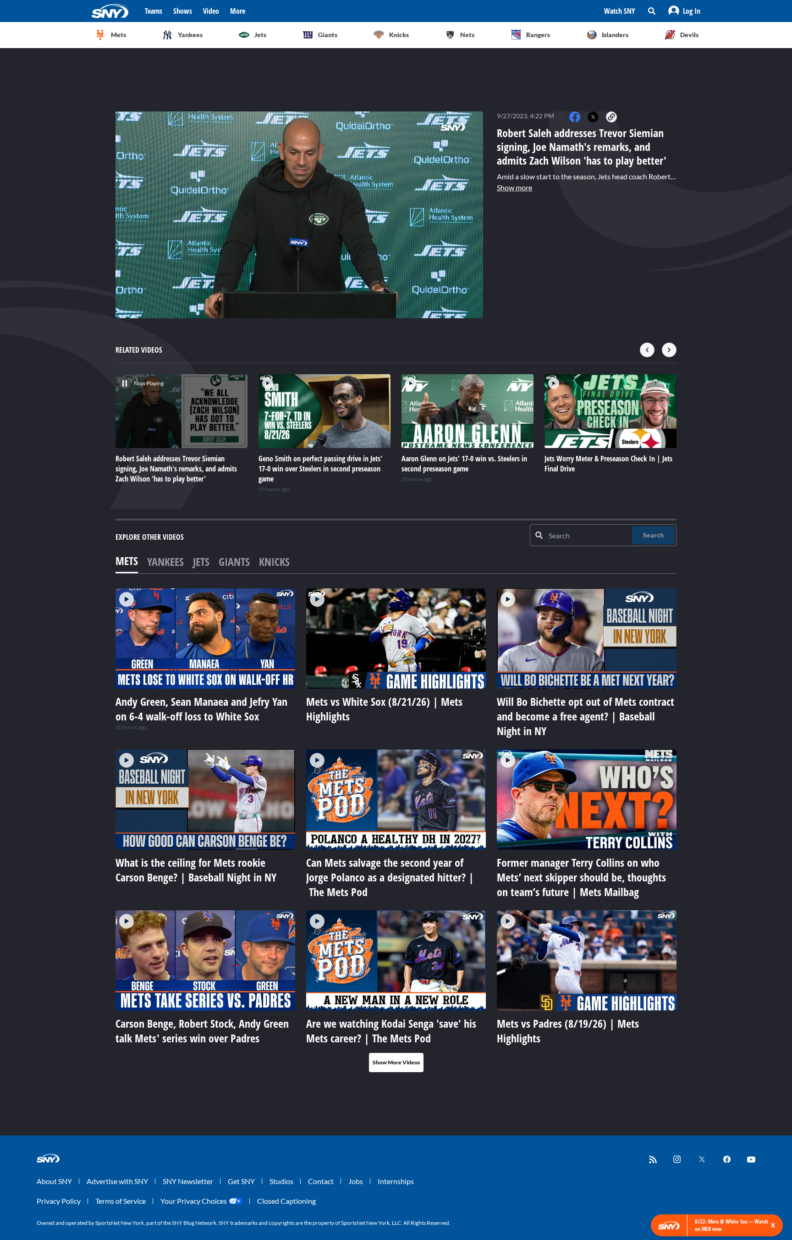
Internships (396, 1181)
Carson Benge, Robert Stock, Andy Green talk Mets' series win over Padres (202, 1031)
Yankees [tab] (165, 561)
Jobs (355, 1181)
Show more (514, 187)
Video (211, 11)
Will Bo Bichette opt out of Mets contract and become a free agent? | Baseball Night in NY (585, 716)
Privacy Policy (59, 1200)
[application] (299, 214)
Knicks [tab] (274, 561)
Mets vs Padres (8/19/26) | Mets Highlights (568, 1031)
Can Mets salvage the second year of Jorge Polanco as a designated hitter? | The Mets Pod (390, 877)
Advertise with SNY (117, 1181)
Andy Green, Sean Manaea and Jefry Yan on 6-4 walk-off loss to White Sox (201, 709)
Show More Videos (396, 1062)
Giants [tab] (234, 561)
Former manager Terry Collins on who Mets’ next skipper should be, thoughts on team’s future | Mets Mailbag (581, 877)
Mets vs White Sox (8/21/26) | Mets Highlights (384, 709)
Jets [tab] (201, 561)
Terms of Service (120, 1200)
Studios (281, 1181)
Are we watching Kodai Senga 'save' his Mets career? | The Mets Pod (391, 1031)
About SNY (54, 1181)
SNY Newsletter (188, 1181)
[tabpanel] (396, 830)
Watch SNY (619, 11)
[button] (684, 11)
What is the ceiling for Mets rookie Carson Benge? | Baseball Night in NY (196, 870)
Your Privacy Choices (193, 1200)
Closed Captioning (286, 1200)
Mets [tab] (127, 560)
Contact (321, 1181)
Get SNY (241, 1181)
